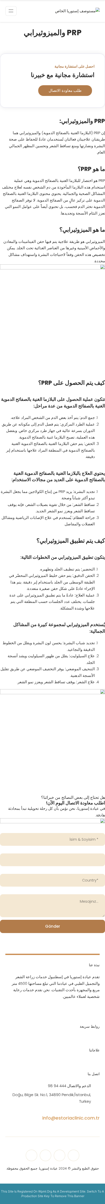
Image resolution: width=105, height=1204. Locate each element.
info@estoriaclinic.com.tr (71, 1118)
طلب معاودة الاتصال (65, 90)
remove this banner (69, 1196)
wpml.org (45, 1191)
